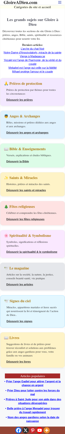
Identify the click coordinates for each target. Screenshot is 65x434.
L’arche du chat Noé (32, 48)
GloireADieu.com (20, 2)
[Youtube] (39, 430)
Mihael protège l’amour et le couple (32, 71)
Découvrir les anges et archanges (27, 132)
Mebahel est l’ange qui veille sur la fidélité (32, 67)
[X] (25, 430)
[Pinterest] (32, 430)
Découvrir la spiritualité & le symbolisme (31, 251)
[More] (47, 430)
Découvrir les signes (19, 321)
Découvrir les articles (19, 284)
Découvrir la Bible (17, 161)
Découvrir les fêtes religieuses (25, 219)
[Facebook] (18, 430)
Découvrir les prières (19, 99)
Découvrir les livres (18, 361)
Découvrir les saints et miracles (26, 190)
